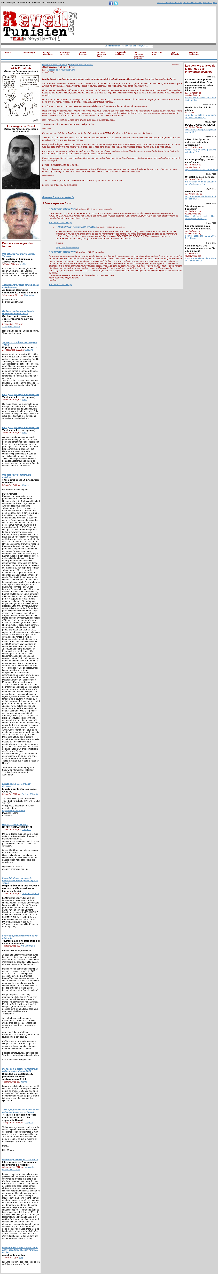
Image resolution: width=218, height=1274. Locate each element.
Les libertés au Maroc (120, 53)
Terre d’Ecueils (175, 53)
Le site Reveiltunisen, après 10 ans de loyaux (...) (120, 46)
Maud (24, 399)
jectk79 (23, 264)
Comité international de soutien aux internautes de (200, 259)
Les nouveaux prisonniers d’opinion (139, 55)
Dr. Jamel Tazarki (30, 794)
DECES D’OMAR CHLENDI (15, 824)
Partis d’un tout (157, 53)
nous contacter (175, 2)
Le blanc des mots (83, 53)
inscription (212, 2)
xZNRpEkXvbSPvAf (11, 326)
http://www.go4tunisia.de (13, 810)
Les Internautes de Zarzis (81, 64)
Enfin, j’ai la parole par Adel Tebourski (20, 394)
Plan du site (162, 2)
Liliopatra (29, 1122)
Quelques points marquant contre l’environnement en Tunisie (18, 312)
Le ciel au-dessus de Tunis (101, 54)
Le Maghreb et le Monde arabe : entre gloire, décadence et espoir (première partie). (20, 1250)
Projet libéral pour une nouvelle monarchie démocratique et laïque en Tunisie (20, 880)
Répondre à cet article (58, 197)
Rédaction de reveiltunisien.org (60, 70)
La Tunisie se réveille (64, 53)
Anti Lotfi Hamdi (28, 946)
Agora (8, 52)
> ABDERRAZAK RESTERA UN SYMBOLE (76, 227)
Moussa (25, 485)
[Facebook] (174, 68)
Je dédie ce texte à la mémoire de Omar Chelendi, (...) (200, 116)
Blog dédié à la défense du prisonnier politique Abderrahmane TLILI (20, 1070)
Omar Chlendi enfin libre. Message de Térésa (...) (200, 217)
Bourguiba (29, 295)
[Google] (177, 68)
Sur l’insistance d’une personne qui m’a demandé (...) (200, 183)
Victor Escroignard (30, 893)
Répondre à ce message (60, 222)
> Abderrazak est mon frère (62, 209)
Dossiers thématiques (47, 53)
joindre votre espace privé (195, 2)
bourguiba (26, 829)
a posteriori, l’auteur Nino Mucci (19, 1168)
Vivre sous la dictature (194, 53)
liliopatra (29, 350)
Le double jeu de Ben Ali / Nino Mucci (20, 1159)
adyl (21, 1257)
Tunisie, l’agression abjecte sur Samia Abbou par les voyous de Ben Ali (20, 1111)
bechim (24, 1082)
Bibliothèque (29, 52)
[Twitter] (181, 68)
